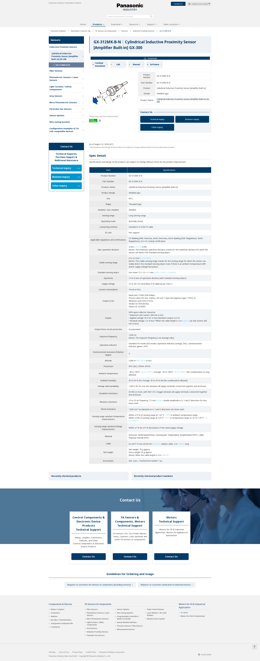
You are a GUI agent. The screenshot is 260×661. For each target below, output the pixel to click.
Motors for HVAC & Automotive (193, 616)
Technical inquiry (157, 119)
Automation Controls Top (80, 31)
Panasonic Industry (58, 31)
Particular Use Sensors (60, 109)
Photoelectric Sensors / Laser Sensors (63, 78)
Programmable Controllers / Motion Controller (128, 617)
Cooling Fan (55, 627)
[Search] (151, 16)
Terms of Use (64, 652)
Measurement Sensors (126, 629)
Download (116, 24)
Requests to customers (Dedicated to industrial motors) (166, 584)
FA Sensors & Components (105, 31)
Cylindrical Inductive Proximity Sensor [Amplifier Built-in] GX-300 (64, 56)
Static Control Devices (155, 609)
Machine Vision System (156, 619)
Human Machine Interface (127, 622)
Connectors (55, 613)
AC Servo (184, 612)
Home (83, 24)
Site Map (52, 652)
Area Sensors (55, 96)
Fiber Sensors (55, 70)
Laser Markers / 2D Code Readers (156, 614)
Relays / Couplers (57, 609)
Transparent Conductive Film (62, 623)
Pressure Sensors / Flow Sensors (130, 626)
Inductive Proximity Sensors (144, 31)
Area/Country (206, 654)
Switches (54, 616)
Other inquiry (157, 127)
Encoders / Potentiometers (61, 620)
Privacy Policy (77, 652)
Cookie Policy (91, 652)
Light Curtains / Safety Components (60, 88)
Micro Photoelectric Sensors (63, 102)
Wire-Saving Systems (59, 122)
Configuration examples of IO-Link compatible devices (64, 130)
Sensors (124, 31)
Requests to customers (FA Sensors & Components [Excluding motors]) (99, 584)
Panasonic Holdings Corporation (112, 652)
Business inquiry (192, 119)
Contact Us (178, 4)
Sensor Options (56, 115)
